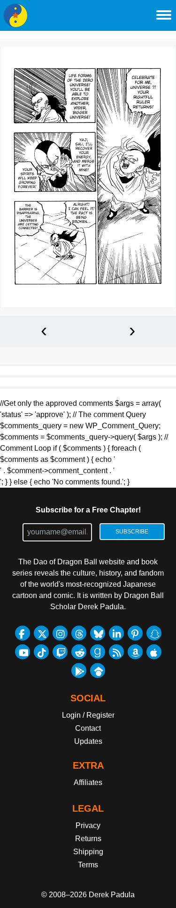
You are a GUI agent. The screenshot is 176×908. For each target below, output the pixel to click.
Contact (88, 728)
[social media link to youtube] (22, 651)
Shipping (88, 852)
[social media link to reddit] (78, 651)
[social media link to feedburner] (116, 651)
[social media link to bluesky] (97, 633)
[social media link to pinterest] (135, 633)
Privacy (88, 825)
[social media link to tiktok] (41, 651)
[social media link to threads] (78, 633)
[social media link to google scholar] (97, 670)
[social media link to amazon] (135, 651)
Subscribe (131, 531)
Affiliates (88, 782)
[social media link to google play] (78, 670)
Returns (88, 839)
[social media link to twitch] (60, 651)
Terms (88, 865)
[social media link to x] (41, 633)
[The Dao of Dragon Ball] (15, 15)
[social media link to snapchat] (153, 633)
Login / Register (88, 715)
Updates (88, 741)
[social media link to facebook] (22, 633)
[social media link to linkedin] (116, 633)
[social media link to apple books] (153, 651)
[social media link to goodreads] (97, 651)
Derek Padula (112, 895)
